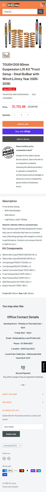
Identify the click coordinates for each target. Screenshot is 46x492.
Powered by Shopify (10, 487)
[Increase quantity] (27, 114)
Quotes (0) (44, 367)
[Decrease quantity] (14, 114)
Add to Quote (23, 139)
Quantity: (6, 115)
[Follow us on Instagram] (9, 458)
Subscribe (11, 434)
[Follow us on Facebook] (4, 458)
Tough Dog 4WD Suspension (15, 94)
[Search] (40, 11)
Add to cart (23, 124)
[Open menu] (3, 5)
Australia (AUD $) (10, 446)
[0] (41, 5)
